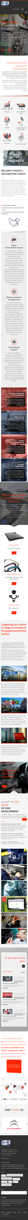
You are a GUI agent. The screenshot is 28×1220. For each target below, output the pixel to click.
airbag (4, 1175)
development (16, 1175)
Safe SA (3, 1212)
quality (16, 1181)
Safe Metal (9, 1212)
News (15, 1212)
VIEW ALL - (23, 972)
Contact (25, 1212)
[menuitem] (25, 1095)
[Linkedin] (22, 9)
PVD (11, 1181)
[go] (25, 1192)
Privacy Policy (6, 1214)
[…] (25, 1168)
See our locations (6, 1205)
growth (7, 1178)
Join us (19, 1212)
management (16, 1178)
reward (7, 1184)
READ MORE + (5, 988)
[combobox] (14, 1079)
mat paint (5, 1181)
